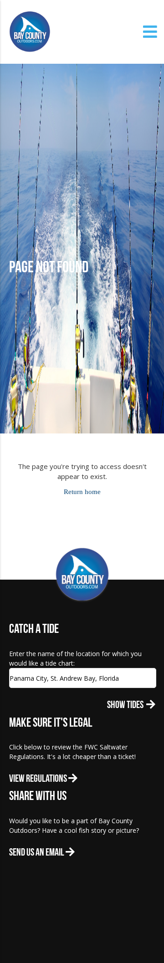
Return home (82, 491)
